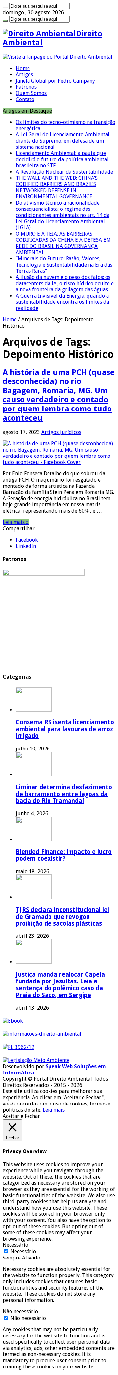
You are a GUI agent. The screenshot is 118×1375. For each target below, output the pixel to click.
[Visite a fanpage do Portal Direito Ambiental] (57, 57)
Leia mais (54, 1110)
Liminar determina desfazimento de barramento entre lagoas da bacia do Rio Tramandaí (64, 794)
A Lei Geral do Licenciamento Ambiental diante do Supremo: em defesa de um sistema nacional (62, 140)
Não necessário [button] (20, 1311)
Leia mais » (16, 522)
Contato (25, 99)
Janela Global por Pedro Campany (55, 81)
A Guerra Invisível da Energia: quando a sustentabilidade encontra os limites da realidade (62, 302)
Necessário (23, 1251)
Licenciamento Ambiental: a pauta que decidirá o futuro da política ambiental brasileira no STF (62, 159)
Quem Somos (31, 93)
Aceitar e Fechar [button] (21, 1116)
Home (23, 68)
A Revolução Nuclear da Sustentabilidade (64, 172)
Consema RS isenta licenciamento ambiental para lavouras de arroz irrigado (65, 729)
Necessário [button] (15, 1245)
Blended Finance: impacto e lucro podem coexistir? (64, 855)
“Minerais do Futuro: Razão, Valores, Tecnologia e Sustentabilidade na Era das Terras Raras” (64, 264)
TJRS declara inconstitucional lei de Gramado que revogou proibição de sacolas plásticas (62, 916)
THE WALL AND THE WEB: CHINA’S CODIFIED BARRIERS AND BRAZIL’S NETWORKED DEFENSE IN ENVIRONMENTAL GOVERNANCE (57, 187)
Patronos (26, 87)
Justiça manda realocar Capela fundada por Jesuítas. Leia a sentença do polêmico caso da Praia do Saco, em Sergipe (60, 984)
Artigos (24, 74)
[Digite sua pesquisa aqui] (5, 7)
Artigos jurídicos (61, 432)
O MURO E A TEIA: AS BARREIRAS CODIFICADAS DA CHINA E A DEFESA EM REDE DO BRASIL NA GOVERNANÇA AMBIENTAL (63, 243)
